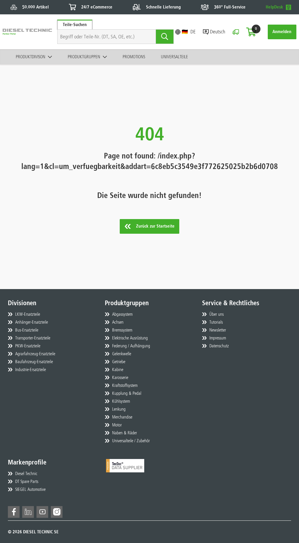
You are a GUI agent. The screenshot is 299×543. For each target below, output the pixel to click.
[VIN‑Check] (235, 32)
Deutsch (217, 31)
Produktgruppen (84, 56)
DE (193, 31)
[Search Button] (165, 36)
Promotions (134, 56)
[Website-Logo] (27, 32)
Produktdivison (30, 56)
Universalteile (174, 56)
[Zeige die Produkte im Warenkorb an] (251, 32)
